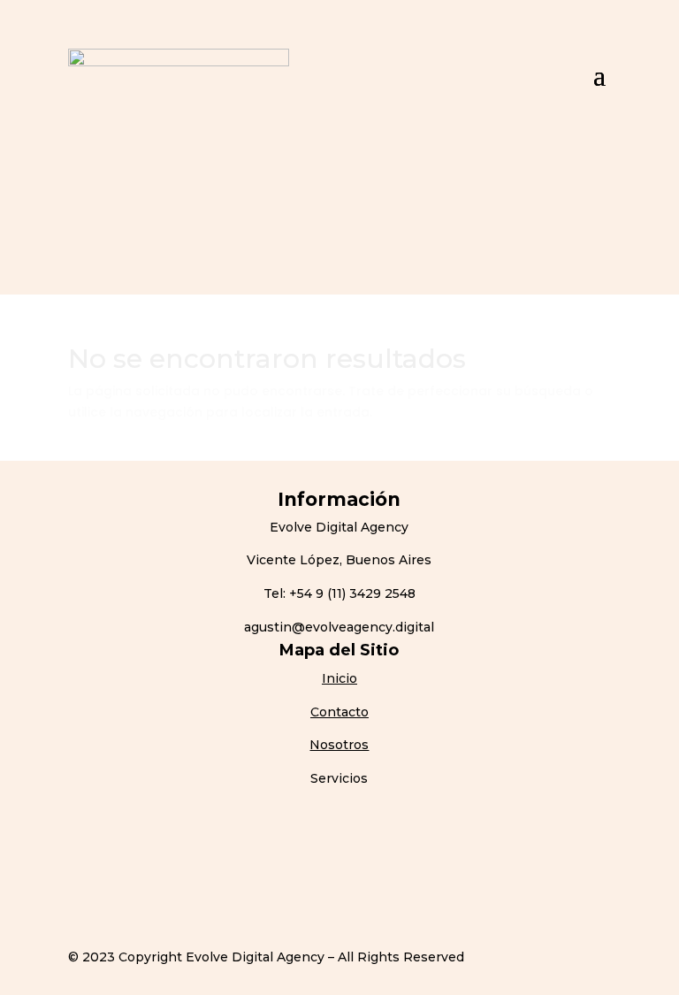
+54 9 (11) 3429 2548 (352, 593)
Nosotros (339, 745)
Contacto (339, 712)
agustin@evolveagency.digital (339, 627)
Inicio (339, 678)
